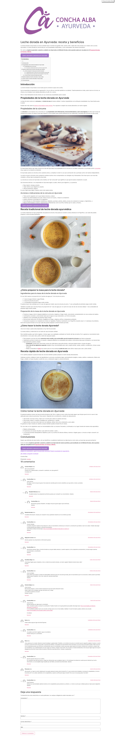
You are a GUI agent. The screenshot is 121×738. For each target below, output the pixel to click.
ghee (39, 348)
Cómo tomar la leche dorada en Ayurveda (32, 78)
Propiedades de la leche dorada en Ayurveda (33, 64)
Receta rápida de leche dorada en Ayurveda (32, 76)
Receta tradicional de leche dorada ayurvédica (33, 69)
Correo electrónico (26, 721)
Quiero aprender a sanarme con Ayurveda (34, 55)
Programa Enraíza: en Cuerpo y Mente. (45, 444)
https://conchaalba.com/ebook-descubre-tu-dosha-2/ (56, 528)
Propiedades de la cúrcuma (30, 66)
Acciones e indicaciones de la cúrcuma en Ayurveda (36, 67)
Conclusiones (25, 80)
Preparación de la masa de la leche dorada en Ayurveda (37, 73)
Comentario (24, 698)
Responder (27, 474)
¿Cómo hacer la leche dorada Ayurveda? (33, 75)
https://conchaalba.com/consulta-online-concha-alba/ (40, 610)
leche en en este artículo (43, 105)
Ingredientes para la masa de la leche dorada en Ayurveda (37, 72)
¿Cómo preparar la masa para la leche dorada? (34, 70)
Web (22, 727)
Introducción (25, 63)
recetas (29, 459)
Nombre (23, 716)
